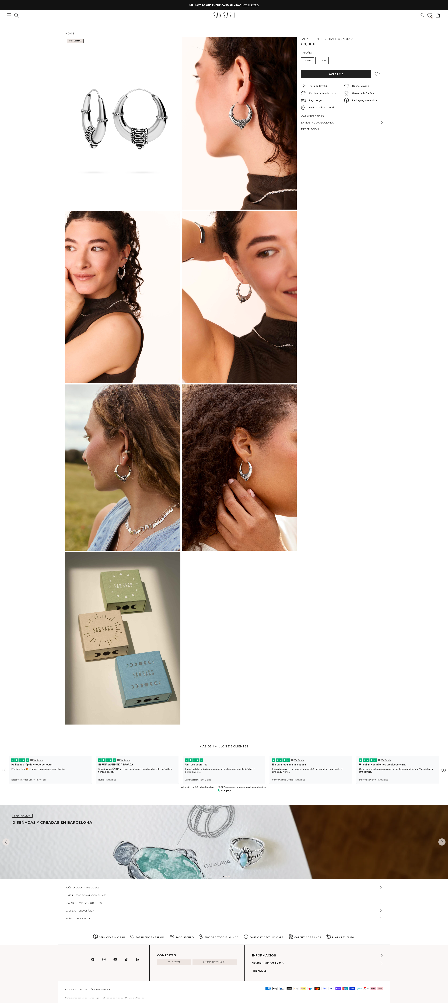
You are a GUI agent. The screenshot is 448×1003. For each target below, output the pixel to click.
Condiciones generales (76, 998)
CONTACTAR (174, 962)
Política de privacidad (112, 998)
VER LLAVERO (251, 5)
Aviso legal (94, 998)
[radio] (307, 60)
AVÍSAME (336, 74)
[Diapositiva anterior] (6, 842)
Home (69, 33)
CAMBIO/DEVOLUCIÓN (214, 962)
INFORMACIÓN (264, 955)
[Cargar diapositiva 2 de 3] (226, 876)
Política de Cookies (134, 998)
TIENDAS (259, 970)
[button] (16, 15)
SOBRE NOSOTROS (268, 963)
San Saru (106, 989)
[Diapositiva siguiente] (442, 842)
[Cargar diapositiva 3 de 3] (228, 876)
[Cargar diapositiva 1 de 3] (223, 876)
